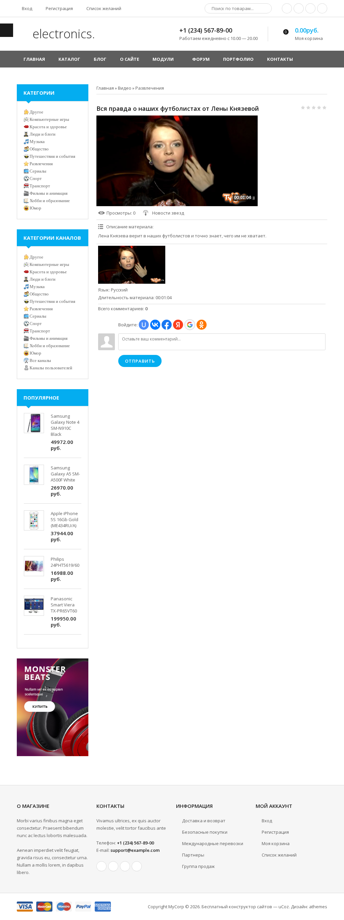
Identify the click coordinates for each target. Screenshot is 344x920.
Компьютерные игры (49, 119)
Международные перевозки (212, 843)
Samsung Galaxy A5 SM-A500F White (65, 474)
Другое (36, 111)
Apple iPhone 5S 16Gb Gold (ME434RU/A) (64, 519)
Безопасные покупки (204, 832)
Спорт (36, 178)
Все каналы (40, 360)
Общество (39, 148)
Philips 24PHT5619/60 (65, 562)
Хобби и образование (50, 200)
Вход (26, 8)
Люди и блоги (42, 134)
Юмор (35, 208)
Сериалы (38, 171)
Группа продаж (198, 866)
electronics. (62, 34)
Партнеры (193, 855)
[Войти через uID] (144, 325)
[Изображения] (131, 265)
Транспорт (40, 185)
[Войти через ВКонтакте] (155, 325)
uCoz (283, 907)
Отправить (140, 361)
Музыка (37, 141)
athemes (318, 907)
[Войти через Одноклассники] (202, 325)
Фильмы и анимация (49, 193)
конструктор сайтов (250, 907)
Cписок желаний (279, 855)
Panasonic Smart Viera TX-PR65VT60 (64, 605)
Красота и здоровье (48, 126)
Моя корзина (276, 843)
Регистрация (59, 8)
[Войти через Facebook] (167, 325)
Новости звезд (168, 213)
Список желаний (103, 8)
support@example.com (135, 850)
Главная (105, 88)
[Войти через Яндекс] (178, 325)
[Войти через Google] (189, 324)
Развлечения (149, 88)
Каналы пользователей (51, 367)
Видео (124, 88)
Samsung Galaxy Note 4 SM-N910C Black (65, 425)
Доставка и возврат (203, 821)
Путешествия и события (52, 156)
